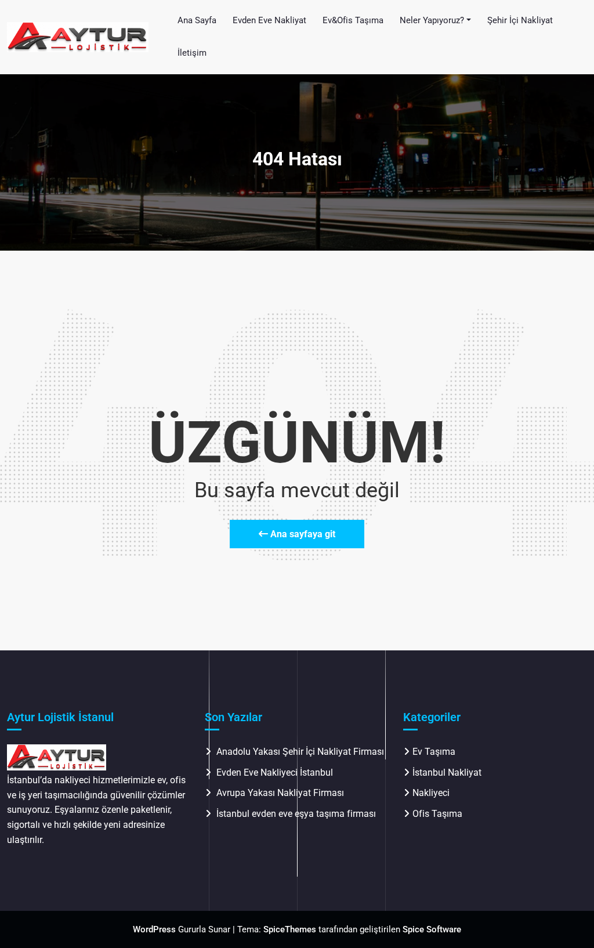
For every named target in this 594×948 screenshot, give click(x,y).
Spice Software (432, 929)
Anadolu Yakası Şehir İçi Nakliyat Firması (300, 751)
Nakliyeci (431, 792)
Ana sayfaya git (301, 534)
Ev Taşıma (433, 751)
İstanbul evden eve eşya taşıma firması (297, 813)
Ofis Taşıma (437, 813)
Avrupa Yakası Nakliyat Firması (280, 792)
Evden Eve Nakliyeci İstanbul (274, 772)
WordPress (154, 929)
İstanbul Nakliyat (446, 772)
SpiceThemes (289, 929)
